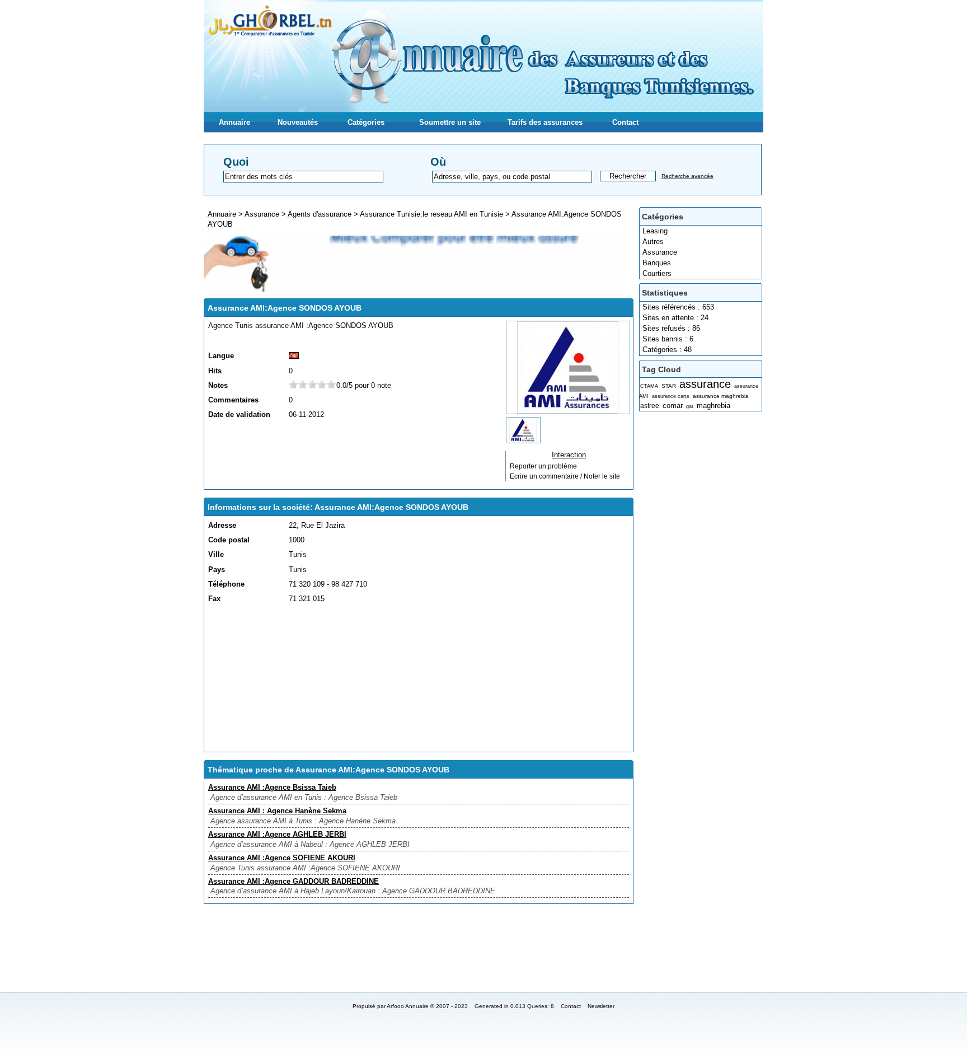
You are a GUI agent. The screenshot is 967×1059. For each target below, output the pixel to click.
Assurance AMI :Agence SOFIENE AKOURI (281, 858)
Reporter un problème (543, 466)
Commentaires (233, 400)
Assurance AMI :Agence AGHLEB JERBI (277, 834)
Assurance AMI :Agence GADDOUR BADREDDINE (293, 881)
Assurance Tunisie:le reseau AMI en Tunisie (431, 214)
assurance (705, 383)
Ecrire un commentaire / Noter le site (565, 476)
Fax (214, 598)
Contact (625, 122)
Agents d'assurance (319, 214)
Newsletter (601, 1006)
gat (689, 406)
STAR (668, 386)
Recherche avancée (687, 176)
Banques (656, 263)
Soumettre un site (450, 122)
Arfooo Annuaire (408, 1006)
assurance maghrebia (721, 396)
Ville (216, 554)
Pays (216, 569)
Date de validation (239, 414)
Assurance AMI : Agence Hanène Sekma (277, 811)
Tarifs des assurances (545, 122)
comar (673, 405)
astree (649, 405)
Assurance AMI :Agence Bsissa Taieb (272, 787)
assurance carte (670, 396)
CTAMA (649, 386)
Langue (221, 356)
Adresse (222, 525)
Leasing (655, 231)
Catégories (366, 122)
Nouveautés (298, 122)
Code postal (229, 540)
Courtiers (657, 273)
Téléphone (226, 584)
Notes (218, 385)
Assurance (659, 252)
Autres (653, 241)
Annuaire (234, 122)
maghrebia (713, 405)
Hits (215, 371)
